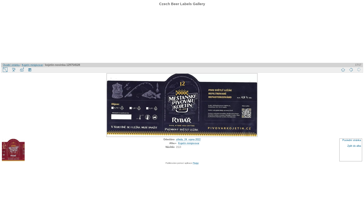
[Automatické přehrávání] (14, 69)
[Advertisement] (182, 36)
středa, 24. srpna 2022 (188, 139)
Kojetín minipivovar (32, 65)
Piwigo (196, 163)
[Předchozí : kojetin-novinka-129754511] (351, 69)
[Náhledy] (343, 69)
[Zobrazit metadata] (22, 69)
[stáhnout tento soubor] (30, 69)
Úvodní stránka (11, 65)
